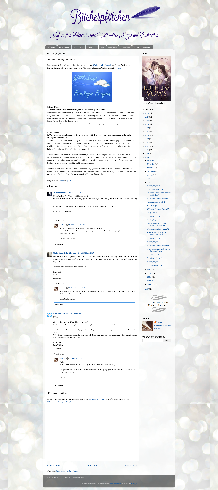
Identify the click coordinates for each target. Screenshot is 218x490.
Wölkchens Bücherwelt (102, 65)
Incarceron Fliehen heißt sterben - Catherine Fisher (158, 250)
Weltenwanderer (59, 192)
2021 (147, 131)
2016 (147, 150)
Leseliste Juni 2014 (154, 254)
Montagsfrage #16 (153, 185)
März (149, 277)
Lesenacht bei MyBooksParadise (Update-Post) (159, 193)
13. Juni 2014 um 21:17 (77, 358)
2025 (147, 117)
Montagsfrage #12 (153, 261)
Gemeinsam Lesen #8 (154, 238)
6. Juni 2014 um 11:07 (86, 253)
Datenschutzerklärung (142, 47)
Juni (149, 182)
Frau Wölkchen (59, 313)
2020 (147, 135)
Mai (149, 269)
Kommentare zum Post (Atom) (67, 471)
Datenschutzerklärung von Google (59, 402)
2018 (147, 142)
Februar (150, 280)
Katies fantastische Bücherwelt (65, 253)
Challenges (92, 47)
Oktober (150, 167)
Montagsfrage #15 (153, 205)
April (149, 273)
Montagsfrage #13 (153, 241)
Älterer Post (130, 465)
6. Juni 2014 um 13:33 (77, 288)
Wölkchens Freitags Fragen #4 (158, 198)
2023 (147, 124)
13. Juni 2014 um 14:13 (74, 313)
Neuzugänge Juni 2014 (155, 189)
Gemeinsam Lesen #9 (154, 216)
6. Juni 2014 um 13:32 (77, 224)
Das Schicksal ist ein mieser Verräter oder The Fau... (157, 224)
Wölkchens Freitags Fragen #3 (158, 209)
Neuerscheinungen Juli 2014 (157, 202)
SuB (102, 47)
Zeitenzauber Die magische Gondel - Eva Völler (156, 233)
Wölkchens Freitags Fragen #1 (158, 245)
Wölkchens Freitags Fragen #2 (158, 229)
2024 (147, 120)
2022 (147, 128)
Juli (149, 178)
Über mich (112, 47)
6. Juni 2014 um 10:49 (75, 192)
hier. (119, 67)
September (151, 171)
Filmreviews (78, 47)
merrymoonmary (115, 483)
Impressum (125, 47)
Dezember (151, 160)
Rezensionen (64, 47)
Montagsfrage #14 (153, 219)
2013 (147, 289)
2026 (147, 113)
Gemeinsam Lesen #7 (154, 258)
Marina (62, 224)
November (151, 164)
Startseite (51, 47)
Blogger (134, 483)
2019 (147, 139)
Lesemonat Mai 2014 (154, 265)
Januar (150, 284)
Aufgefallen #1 (152, 212)
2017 (147, 146)
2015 (147, 153)
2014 (147, 157)
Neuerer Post (53, 465)
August (150, 175)
